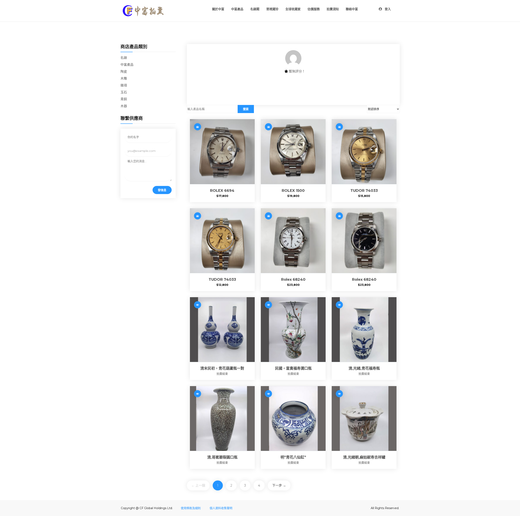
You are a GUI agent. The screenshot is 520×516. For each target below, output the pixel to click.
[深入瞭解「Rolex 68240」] (268, 215)
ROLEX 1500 (293, 190)
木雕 (123, 78)
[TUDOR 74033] (364, 151)
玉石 (123, 92)
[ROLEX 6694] (222, 151)
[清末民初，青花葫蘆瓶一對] (222, 329)
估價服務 (314, 9)
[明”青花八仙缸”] (293, 418)
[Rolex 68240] (293, 240)
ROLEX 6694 (222, 190)
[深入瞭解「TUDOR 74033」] (339, 126)
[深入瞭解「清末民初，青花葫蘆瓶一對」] (197, 304)
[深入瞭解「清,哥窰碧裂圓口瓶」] (197, 393)
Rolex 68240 (293, 279)
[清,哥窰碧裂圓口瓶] (222, 418)
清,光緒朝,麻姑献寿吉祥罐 (364, 457)
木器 (123, 106)
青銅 (123, 99)
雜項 (123, 85)
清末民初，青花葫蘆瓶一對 (222, 368)
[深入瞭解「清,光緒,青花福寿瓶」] (339, 304)
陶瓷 (123, 71)
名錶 (123, 58)
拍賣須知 (333, 9)
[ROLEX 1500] (293, 151)
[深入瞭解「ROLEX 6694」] (197, 126)
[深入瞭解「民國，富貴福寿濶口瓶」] (268, 304)
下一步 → (279, 485)
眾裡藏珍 (272, 9)
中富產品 (237, 9)
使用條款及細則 (191, 508)
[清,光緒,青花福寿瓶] (364, 329)
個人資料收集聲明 (221, 508)
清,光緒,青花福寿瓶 (364, 368)
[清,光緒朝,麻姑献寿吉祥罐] (364, 418)
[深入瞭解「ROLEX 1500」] (268, 126)
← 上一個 (198, 485)
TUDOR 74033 (364, 190)
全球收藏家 (293, 9)
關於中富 (218, 9)
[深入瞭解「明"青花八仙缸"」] (268, 393)
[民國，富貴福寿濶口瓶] (293, 329)
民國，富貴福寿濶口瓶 (293, 368)
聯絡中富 (352, 9)
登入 (387, 9)
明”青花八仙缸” (293, 457)
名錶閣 (254, 9)
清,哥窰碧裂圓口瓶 (222, 457)
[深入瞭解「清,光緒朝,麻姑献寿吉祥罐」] (339, 393)
